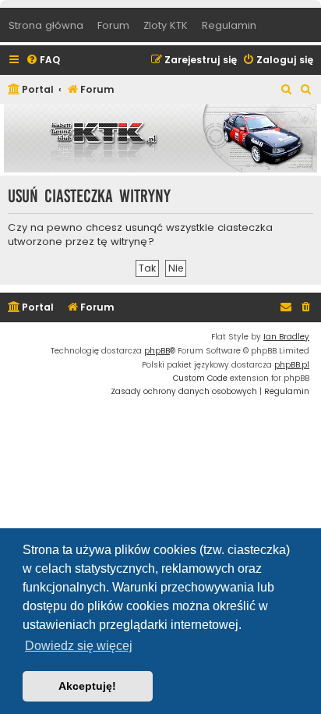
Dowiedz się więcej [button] (78, 645)
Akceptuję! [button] (87, 686)
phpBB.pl (291, 365)
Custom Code (200, 378)
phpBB (157, 351)
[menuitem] (43, 60)
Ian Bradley (286, 337)
